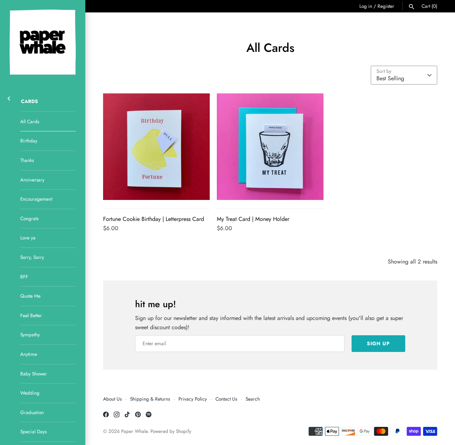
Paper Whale (134, 431)
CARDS (29, 101)
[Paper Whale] (42, 42)
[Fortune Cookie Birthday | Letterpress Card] (156, 146)
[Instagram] (116, 416)
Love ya (28, 237)
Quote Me (30, 295)
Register (386, 6)
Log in (365, 6)
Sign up (378, 343)
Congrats (29, 218)
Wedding (29, 392)
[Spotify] (148, 416)
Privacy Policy (192, 398)
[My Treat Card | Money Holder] (270, 146)
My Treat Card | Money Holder (253, 219)
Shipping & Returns (150, 398)
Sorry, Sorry (32, 257)
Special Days (33, 431)
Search (253, 398)
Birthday (28, 140)
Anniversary (32, 179)
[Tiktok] (127, 416)
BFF (24, 276)
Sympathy (30, 334)
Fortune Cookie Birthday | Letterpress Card (153, 219)
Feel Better (31, 315)
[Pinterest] (138, 416)
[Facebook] (106, 416)
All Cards (29, 121)
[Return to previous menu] (9, 97)
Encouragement (36, 198)
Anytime (28, 354)
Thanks (27, 160)
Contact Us (226, 398)
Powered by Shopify (170, 431)
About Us (112, 398)
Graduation (32, 412)
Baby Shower (33, 373)
